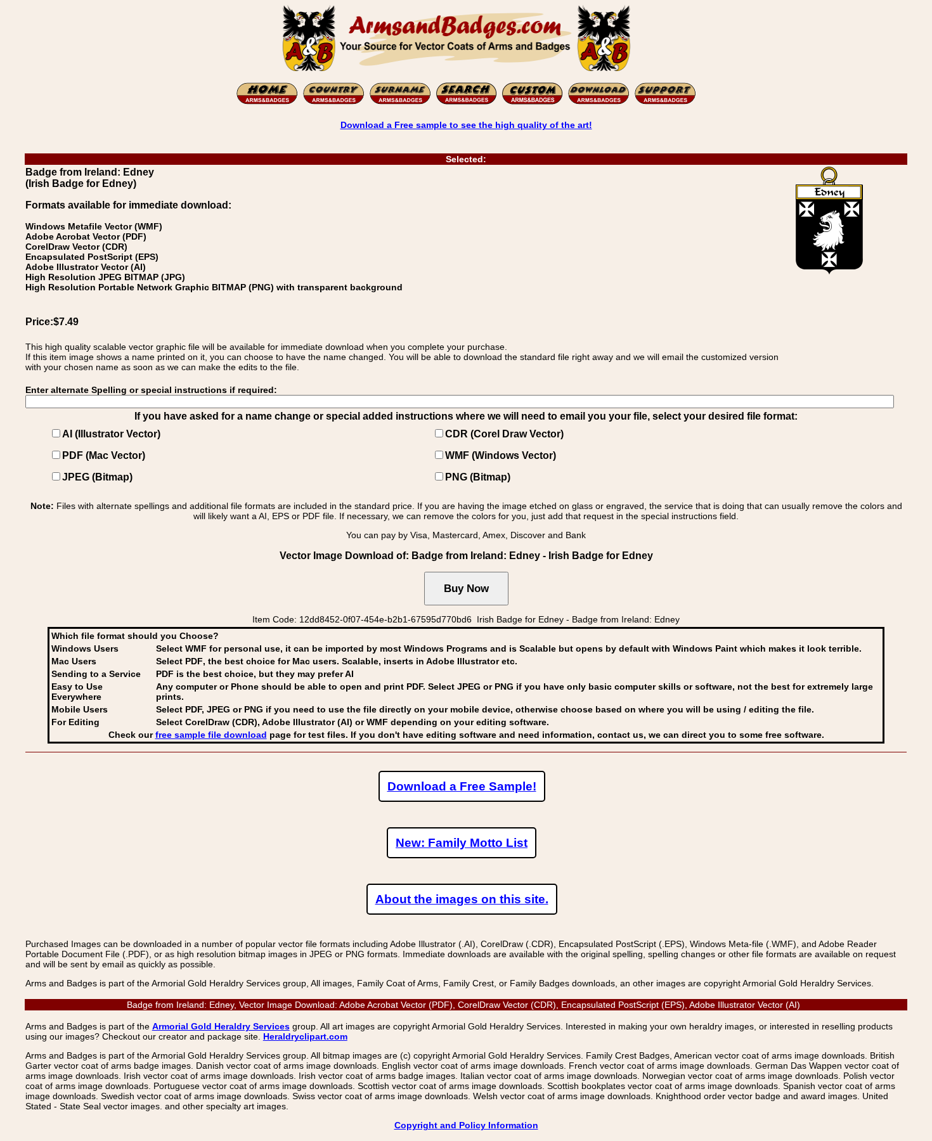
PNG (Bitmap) (477, 477)
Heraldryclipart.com (305, 1036)
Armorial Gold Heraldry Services (221, 1026)
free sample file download (211, 735)
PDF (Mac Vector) (103, 455)
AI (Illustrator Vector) (111, 434)
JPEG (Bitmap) (97, 477)
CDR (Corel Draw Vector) (504, 434)
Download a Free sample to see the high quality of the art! (466, 125)
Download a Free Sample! (461, 786)
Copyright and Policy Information (466, 1125)
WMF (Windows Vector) (500, 455)
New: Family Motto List (461, 842)
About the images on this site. (461, 899)
